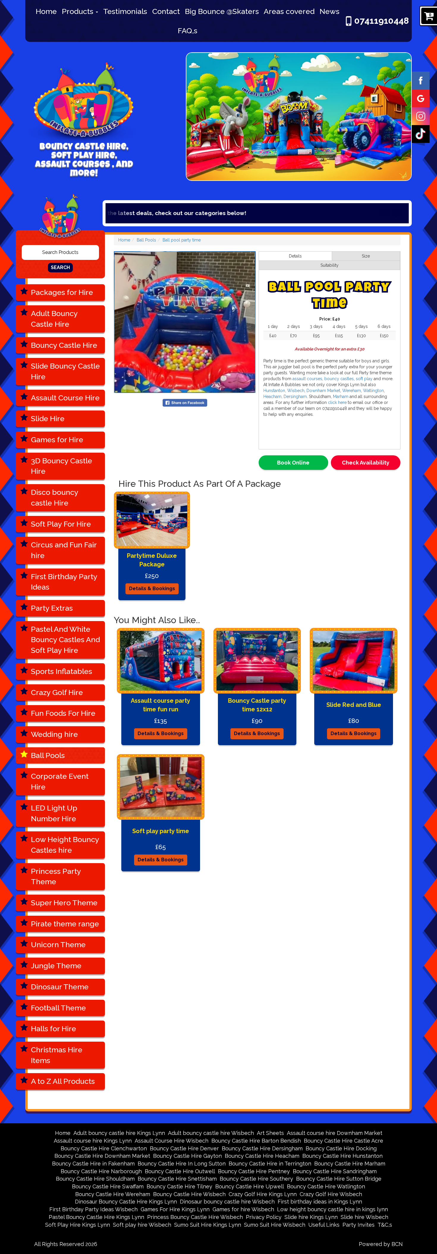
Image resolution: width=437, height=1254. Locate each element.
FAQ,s (187, 30)
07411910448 (381, 20)
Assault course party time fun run (160, 705)
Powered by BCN (381, 1244)
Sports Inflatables (61, 671)
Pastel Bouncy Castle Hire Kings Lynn (96, 1217)
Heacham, (272, 396)
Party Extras (52, 608)
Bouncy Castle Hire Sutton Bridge (338, 1179)
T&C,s (385, 1225)
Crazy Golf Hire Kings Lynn (263, 1194)
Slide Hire (48, 418)
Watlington (373, 390)
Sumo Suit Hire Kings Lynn (207, 1225)
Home (46, 11)
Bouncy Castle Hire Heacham (262, 1156)
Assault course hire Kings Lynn (93, 1141)
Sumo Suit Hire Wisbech (274, 1225)
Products (78, 11)
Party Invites (358, 1225)
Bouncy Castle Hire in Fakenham (93, 1163)
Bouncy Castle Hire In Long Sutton (182, 1163)
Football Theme (58, 1007)
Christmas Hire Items (56, 1055)
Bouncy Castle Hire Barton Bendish (256, 1141)
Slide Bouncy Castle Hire (65, 371)
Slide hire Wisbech (364, 1217)
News (329, 11)
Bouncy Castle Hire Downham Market (102, 1156)
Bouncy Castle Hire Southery (256, 1179)
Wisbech (295, 390)
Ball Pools (48, 755)
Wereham (351, 390)
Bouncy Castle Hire (64, 345)
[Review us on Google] (421, 98)
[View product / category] (298, 117)
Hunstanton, (274, 390)
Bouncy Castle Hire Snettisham (177, 1179)
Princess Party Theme (56, 876)
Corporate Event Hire (60, 781)
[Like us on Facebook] (421, 80)
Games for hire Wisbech (243, 1209)
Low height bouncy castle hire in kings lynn (332, 1209)
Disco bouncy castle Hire (54, 497)
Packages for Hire (62, 292)
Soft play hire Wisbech (142, 1225)
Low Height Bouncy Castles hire (65, 845)
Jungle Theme (56, 965)
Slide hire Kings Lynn (311, 1217)
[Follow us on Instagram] (421, 115)
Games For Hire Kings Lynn (175, 1209)
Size (366, 256)
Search (60, 267)
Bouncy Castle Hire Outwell (180, 1171)
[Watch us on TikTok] (421, 133)
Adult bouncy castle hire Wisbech (211, 1133)
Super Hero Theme (64, 902)
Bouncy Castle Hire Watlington (326, 1186)
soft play (364, 378)
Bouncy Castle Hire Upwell (249, 1186)
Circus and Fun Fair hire (64, 550)
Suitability (329, 265)
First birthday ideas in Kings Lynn (320, 1201)
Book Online (293, 462)
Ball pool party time (182, 240)
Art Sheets (270, 1133)
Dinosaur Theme (60, 986)
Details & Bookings (152, 588)
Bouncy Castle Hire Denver (184, 1148)
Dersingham (295, 396)
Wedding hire (54, 734)
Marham (340, 396)
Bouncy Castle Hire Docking (341, 1148)
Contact (166, 11)
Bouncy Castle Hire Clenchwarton (104, 1148)
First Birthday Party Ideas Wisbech (93, 1209)
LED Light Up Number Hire (54, 813)
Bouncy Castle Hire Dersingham (262, 1148)
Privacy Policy (264, 1217)
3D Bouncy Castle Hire (61, 466)
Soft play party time (160, 831)
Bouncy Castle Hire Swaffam (108, 1186)
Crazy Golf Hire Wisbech (331, 1194)
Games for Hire (57, 439)
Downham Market (322, 390)
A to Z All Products (63, 1081)
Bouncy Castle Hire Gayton (187, 1156)
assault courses (307, 378)
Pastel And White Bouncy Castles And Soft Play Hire (65, 640)
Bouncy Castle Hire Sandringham (335, 1171)
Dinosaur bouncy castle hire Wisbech (227, 1201)
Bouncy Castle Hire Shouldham (95, 1179)
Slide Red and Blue (353, 704)
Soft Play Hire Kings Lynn (77, 1225)
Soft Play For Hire (61, 523)
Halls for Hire (53, 1028)
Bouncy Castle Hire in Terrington (270, 1163)
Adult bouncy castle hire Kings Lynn (119, 1133)
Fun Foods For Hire (63, 713)
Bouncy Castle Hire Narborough (101, 1171)
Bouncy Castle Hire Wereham (112, 1194)
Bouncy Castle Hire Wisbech (189, 1194)
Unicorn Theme (58, 944)
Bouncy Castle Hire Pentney (254, 1171)
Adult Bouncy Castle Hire (54, 318)
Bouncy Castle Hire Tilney (179, 1186)
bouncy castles (339, 378)
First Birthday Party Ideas (64, 582)
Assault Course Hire (65, 397)
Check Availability (365, 462)
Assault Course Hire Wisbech (171, 1141)
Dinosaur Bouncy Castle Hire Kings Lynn (126, 1201)
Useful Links (323, 1225)
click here (338, 402)
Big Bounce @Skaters (222, 11)
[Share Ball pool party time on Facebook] (185, 402)
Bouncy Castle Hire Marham (349, 1163)
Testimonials (125, 11)
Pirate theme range (65, 923)
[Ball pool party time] (185, 322)
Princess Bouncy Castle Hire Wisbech (195, 1217)
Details (295, 256)
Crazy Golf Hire (57, 692)
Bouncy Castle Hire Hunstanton (342, 1156)
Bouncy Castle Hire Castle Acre (343, 1141)
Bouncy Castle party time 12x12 (257, 705)
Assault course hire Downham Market (334, 1133)
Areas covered (289, 11)
